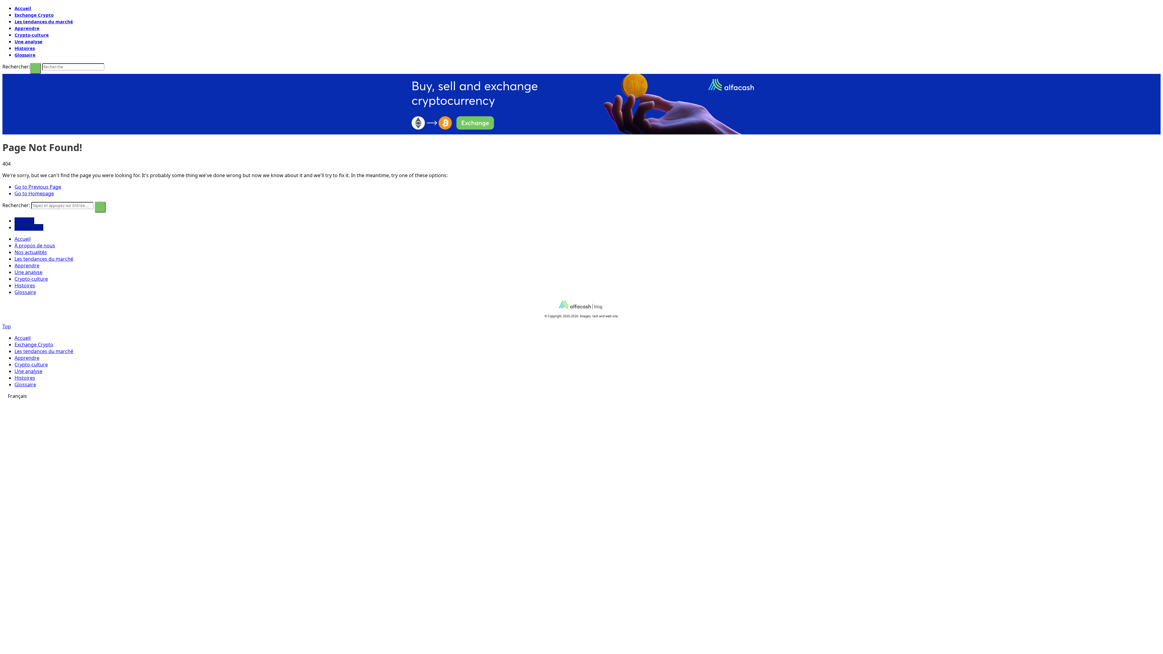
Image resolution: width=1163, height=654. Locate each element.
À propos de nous (35, 245)
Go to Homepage (34, 193)
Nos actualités (31, 252)
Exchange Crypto (34, 15)
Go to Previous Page (38, 186)
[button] (581, 396)
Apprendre (27, 28)
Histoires (25, 48)
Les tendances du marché (44, 21)
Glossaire (25, 55)
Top (6, 326)
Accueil (23, 8)
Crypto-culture (32, 35)
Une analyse (28, 41)
